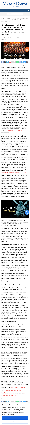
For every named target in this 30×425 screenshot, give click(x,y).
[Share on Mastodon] (20, 62)
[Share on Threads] (27, 62)
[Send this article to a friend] (12, 62)
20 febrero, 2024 (7, 37)
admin (14, 37)
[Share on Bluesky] (24, 62)
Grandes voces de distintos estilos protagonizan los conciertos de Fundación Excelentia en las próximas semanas (14, 392)
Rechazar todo (15, 422)
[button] (28, 10)
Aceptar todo (15, 418)
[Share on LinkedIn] (7, 62)
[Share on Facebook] (2, 62)
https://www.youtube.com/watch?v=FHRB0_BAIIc (13, 172)
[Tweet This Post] (5, 62)
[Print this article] (15, 62)
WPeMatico (5, 398)
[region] (15, 413)
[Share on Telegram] (22, 62)
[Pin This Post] (10, 62)
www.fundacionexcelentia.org (18, 387)
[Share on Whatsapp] (17, 62)
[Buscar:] (15, 13)
